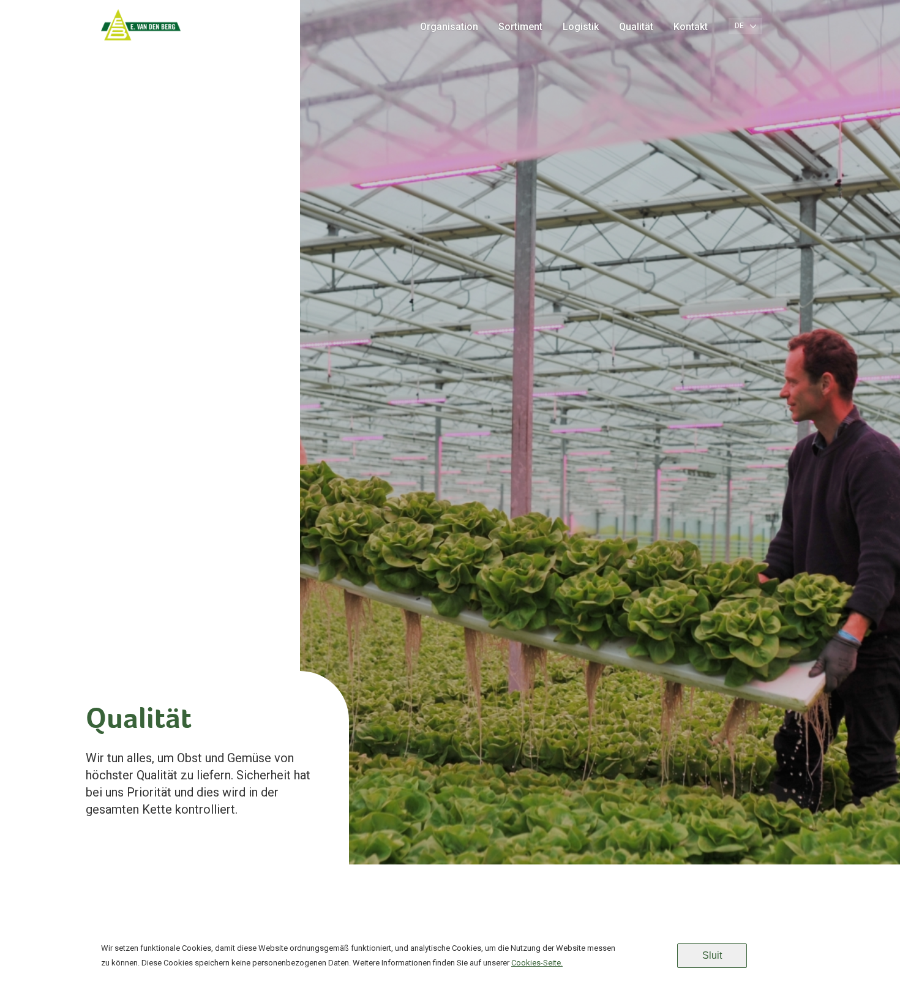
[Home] (141, 39)
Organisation (449, 26)
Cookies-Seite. (537, 962)
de (739, 25)
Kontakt (690, 26)
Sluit (712, 955)
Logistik (581, 26)
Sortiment (520, 26)
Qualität (636, 26)
